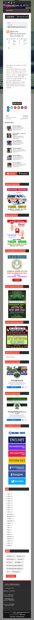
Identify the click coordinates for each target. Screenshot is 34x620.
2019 (8, 498)
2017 (8, 503)
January (9, 538)
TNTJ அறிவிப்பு (18, 562)
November (10, 516)
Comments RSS (20, 616)
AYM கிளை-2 (19, 556)
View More (11, 576)
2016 (8, 505)
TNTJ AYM (22, 614)
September (10, 521)
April (8, 532)
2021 (8, 494)
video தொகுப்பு (15, 571)
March (9, 534)
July (8, 525)
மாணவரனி (10, 24)
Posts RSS (12, 616)
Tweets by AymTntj (10, 357)
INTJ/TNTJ (9, 562)
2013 (8, 512)
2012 (8, 541)
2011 (8, 543)
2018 (8, 500)
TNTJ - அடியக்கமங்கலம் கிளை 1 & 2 (21, 612)
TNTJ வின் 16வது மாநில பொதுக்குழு (14, 568)
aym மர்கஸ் (20, 559)
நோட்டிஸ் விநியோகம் (25, 40)
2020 (8, 496)
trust (8, 571)
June (8, 527)
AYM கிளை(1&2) (10, 559)
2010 (8, 545)
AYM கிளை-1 (9, 556)
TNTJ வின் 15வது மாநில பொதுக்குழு (14, 565)
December (10, 514)
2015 (8, 507)
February (9, 536)
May (8, 529)
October (9, 518)
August (9, 523)
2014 (8, 509)
